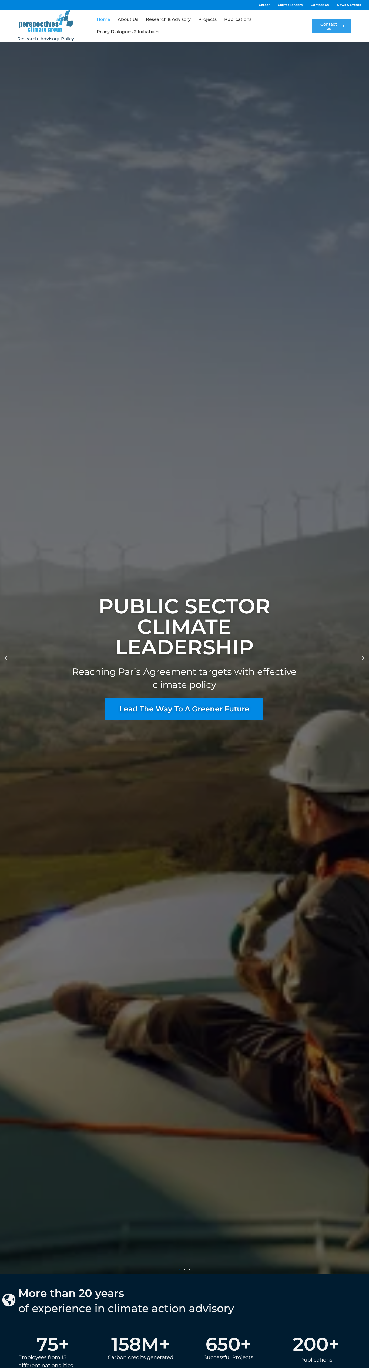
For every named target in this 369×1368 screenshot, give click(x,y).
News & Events (349, 5)
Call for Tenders (290, 5)
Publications (237, 19)
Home (103, 19)
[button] (6, 658)
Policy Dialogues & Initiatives (128, 31)
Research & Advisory (168, 19)
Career (264, 5)
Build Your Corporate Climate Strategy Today (184, 801)
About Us (128, 19)
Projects (207, 19)
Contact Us (320, 5)
